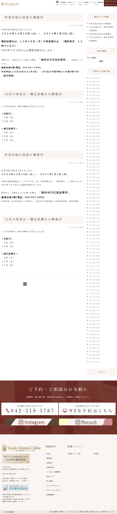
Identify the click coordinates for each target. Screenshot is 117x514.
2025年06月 (94, 123)
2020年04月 (94, 331)
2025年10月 (94, 109)
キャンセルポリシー (53, 485)
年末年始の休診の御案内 (24, 17)
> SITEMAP (8, 512)
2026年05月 (94, 85)
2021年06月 (94, 287)
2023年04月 (94, 211)
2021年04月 (94, 293)
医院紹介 (50, 458)
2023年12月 (94, 184)
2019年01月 (94, 341)
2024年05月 (94, 167)
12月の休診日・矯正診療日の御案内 (33, 94)
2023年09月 (94, 194)
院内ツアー (50, 476)
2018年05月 (94, 358)
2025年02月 (94, 136)
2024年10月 (94, 150)
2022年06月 (94, 246)
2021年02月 (94, 300)
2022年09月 (94, 235)
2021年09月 (94, 276)
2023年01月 (94, 222)
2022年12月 (94, 225)
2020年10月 (94, 310)
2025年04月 (94, 129)
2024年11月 (94, 146)
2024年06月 (94, 164)
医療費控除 (50, 495)
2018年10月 (94, 348)
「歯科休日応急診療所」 (53, 59)
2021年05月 (94, 290)
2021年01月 (94, 304)
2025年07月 (94, 119)
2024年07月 (94, 160)
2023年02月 (94, 218)
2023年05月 (94, 208)
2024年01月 (94, 181)
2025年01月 (94, 140)
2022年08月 (94, 239)
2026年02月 (94, 95)
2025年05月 (94, 126)
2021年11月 (94, 269)
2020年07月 (94, 321)
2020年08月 (94, 317)
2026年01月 (94, 99)
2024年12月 (94, 143)
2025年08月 (94, 116)
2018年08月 (94, 355)
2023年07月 (94, 201)
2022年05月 (94, 249)
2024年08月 (94, 157)
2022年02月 (94, 259)
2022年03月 (94, 256)
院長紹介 (50, 463)
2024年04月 (94, 170)
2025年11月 (94, 105)
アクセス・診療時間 (53, 472)
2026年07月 (94, 78)
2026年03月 (94, 92)
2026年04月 (94, 88)
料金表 (96, 454)
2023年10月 (94, 191)
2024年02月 (94, 177)
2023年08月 (94, 198)
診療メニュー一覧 (75, 454)
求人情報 (50, 481)
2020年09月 (94, 314)
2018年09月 (94, 351)
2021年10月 (94, 273)
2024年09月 (94, 153)
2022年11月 (94, 228)
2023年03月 (94, 215)
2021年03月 (94, 297)
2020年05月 (94, 328)
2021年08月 (94, 280)
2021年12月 (94, 266)
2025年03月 (94, 133)
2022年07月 (94, 242)
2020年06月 (94, 324)
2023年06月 (94, 205)
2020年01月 (94, 334)
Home (49, 454)
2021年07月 (94, 283)
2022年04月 (94, 252)
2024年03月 (94, 174)
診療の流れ (50, 467)
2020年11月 (94, 307)
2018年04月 (94, 362)
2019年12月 (94, 338)
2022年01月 (94, 263)
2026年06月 (94, 82)
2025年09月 (94, 112)
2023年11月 (94, 187)
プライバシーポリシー (54, 490)
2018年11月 (94, 345)
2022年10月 (94, 232)
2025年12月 (94, 102)
